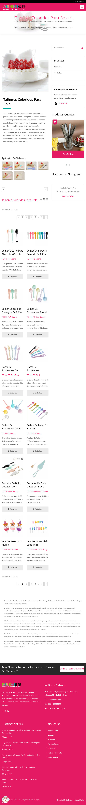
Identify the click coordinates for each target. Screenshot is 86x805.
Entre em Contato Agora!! (72, 669)
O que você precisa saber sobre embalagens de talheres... (21, 744)
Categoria (23, 27)
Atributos (31, 27)
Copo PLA (78, 641)
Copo (66, 641)
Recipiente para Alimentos (59, 644)
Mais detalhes (68, 196)
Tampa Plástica (36, 644)
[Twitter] (5, 711)
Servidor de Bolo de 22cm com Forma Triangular (11, 486)
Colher (50, 641)
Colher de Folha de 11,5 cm (37, 427)
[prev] (3, 189)
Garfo (54, 641)
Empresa (51, 735)
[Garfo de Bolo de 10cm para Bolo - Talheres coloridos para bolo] (31, 166)
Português (79, 2)
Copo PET (71, 641)
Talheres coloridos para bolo (62, 27)
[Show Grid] (44, 199)
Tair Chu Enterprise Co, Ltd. (24, 800)
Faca (58, 641)
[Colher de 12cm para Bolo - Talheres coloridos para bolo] (43, 166)
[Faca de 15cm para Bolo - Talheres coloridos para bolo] (7, 175)
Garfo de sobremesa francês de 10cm (36, 370)
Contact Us (21, 646)
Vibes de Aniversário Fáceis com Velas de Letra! (19, 780)
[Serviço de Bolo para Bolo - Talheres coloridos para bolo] (19, 175)
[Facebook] (2, 711)
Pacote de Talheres (72, 644)
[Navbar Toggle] (82, 7)
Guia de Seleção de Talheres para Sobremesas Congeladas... (21, 731)
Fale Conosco (53, 757)
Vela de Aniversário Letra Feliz (37, 543)
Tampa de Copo (46, 644)
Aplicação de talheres (43, 27)
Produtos (57, 67)
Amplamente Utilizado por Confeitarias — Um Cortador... (21, 756)
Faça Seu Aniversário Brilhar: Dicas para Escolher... (18, 768)
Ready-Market (79, 800)
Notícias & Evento (55, 753)
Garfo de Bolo (27, 644)
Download (63, 103)
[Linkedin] (8, 711)
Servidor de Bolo (17, 644)
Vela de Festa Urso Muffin (12, 543)
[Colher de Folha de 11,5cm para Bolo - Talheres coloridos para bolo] (7, 166)
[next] (46, 189)
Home (16, 27)
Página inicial (53, 730)
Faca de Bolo (8, 644)
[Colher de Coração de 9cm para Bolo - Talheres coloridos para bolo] (19, 166)
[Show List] (47, 199)
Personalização (54, 744)
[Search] (81, 48)
